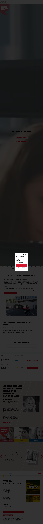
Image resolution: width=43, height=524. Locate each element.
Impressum (22, 269)
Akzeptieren (21, 265)
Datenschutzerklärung (18, 269)
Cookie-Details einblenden (21, 267)
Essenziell (21, 262)
